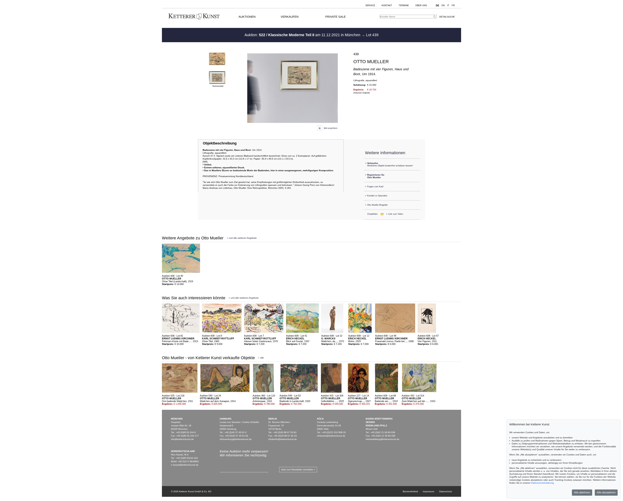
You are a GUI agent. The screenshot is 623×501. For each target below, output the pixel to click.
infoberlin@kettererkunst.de (282, 439)
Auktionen (247, 16)
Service (370, 5)
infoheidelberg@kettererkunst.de (382, 439)
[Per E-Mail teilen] (381, 214)
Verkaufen (290, 16)
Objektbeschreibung (220, 143)
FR (453, 5)
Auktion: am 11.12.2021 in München (302, 35)
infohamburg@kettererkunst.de (236, 439)
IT (448, 5)
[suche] (435, 16)
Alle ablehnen (582, 492)
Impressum (428, 491)
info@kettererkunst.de (182, 439)
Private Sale (335, 16)
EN (443, 5)
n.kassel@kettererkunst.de (184, 465)
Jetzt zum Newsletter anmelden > (298, 469)
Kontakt (387, 5)
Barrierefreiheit (410, 491)
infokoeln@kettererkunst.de (331, 435)
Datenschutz (445, 491)
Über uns (421, 5)
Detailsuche (447, 16)
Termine (404, 5)
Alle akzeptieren (606, 492)
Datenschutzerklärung (542, 483)
